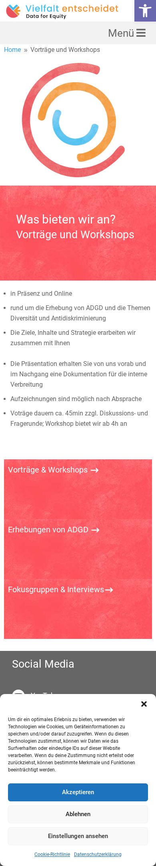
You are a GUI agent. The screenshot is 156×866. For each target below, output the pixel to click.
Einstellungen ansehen (78, 836)
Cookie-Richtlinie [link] (52, 854)
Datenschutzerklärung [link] (98, 854)
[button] (144, 704)
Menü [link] (122, 33)
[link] (145, 11)
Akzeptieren (78, 792)
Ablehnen (78, 814)
